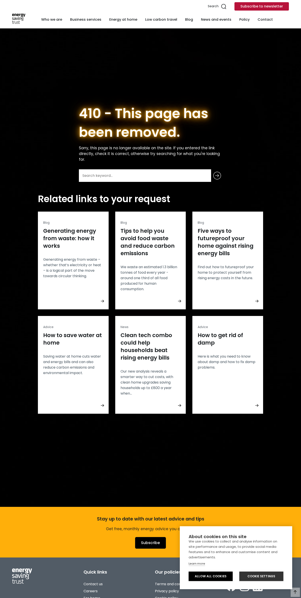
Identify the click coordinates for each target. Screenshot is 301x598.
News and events (216, 19)
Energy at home (123, 19)
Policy (244, 19)
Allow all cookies (211, 576)
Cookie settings (261, 576)
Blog (189, 19)
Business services (85, 19)
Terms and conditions (173, 584)
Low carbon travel (161, 19)
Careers (91, 591)
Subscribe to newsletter (261, 6)
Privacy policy (167, 591)
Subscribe (150, 542)
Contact (265, 19)
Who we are (51, 19)
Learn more (197, 563)
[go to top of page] (295, 592)
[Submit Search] (217, 175)
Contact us (93, 584)
